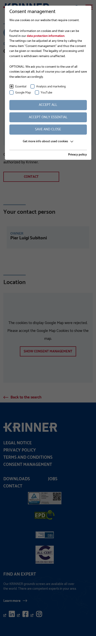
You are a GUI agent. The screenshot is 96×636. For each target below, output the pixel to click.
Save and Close (48, 129)
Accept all (48, 105)
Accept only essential (48, 117)
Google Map (23, 92)
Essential (20, 86)
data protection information (45, 36)
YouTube (46, 92)
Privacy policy (77, 154)
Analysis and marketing (51, 86)
